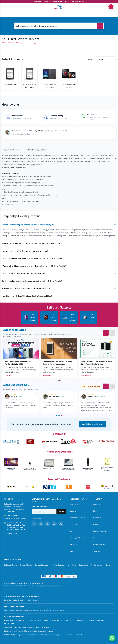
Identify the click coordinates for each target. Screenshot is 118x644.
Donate (108, 565)
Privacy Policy (74, 504)
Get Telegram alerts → (92, 424)
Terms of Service (53, 586)
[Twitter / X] (60, 523)
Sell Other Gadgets (57, 565)
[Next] (112, 333)
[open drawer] (7, 6)
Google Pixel (89, 620)
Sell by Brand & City (19, 600)
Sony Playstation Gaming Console (52, 635)
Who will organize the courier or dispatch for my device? (26, 288)
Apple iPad (17, 627)
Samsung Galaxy (33, 620)
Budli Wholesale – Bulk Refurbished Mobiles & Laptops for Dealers (25, 610)
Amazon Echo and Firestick (73, 635)
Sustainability (83, 565)
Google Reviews (99, 544)
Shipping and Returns (77, 538)
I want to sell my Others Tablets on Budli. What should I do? (27, 296)
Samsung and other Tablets (30, 627)
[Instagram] (40, 523)
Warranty (72, 511)
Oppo (72, 620)
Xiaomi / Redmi (56, 620)
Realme (80, 620)
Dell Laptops (29, 631)
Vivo (66, 620)
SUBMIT (61, 512)
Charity (95, 538)
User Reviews (98, 518)
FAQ (70, 531)
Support (72, 551)
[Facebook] (34, 523)
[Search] (100, 26)
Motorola (100, 620)
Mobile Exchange (97, 565)
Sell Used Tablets (14, 42)
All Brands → (9, 623)
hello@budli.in (12, 533)
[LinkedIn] (47, 523)
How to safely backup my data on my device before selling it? (28, 224)
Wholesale (97, 551)
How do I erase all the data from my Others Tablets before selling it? (31, 243)
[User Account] (111, 6)
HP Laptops (49, 631)
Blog (95, 511)
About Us (96, 504)
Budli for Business (99, 531)
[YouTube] (54, 523)
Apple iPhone (19, 620)
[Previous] (106, 333)
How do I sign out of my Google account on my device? (25, 251)
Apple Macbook (19, 631)
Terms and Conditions (77, 518)
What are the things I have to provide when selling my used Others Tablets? (34, 266)
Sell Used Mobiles (10, 565)
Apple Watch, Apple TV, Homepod (29, 635)
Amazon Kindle (45, 627)
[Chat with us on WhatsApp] (112, 638)
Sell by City (73, 544)
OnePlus (45, 620)
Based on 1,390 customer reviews (15, 518)
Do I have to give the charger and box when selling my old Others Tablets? (33, 258)
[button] (11, 441)
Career (95, 524)
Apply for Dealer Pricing (56, 610)
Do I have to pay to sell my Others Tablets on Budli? (24, 273)
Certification (73, 524)
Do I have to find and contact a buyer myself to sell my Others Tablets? (32, 281)
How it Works (71, 565)
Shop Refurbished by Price (36, 600)
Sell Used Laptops (41, 565)
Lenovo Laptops (39, 631)
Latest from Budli (14, 330)
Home (4, 42)
